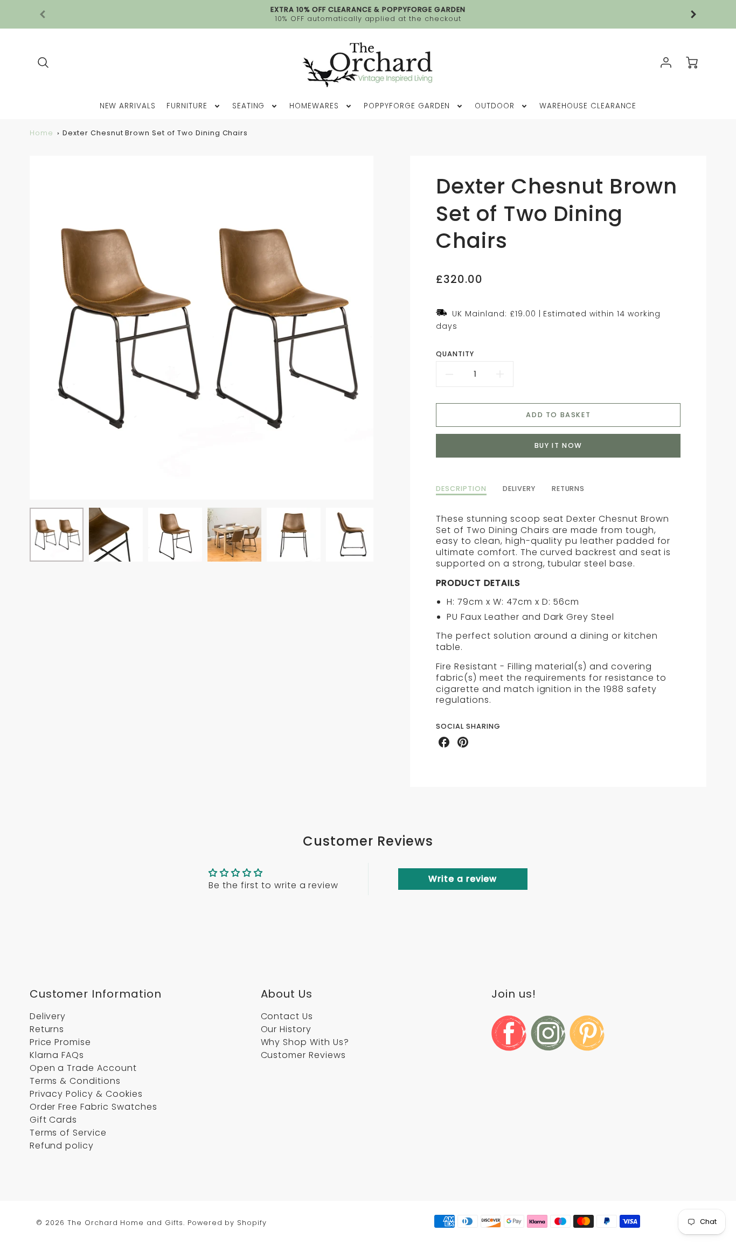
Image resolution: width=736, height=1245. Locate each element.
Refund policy (62, 1145)
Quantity (455, 354)
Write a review (462, 879)
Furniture (186, 106)
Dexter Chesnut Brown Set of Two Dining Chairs (155, 132)
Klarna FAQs (57, 1055)
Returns (47, 1029)
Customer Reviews (303, 1055)
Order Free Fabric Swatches (93, 1107)
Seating (248, 106)
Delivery (48, 1016)
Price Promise (60, 1042)
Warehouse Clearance (587, 106)
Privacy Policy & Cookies (86, 1094)
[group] (368, 14)
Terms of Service (68, 1132)
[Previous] (43, 14)
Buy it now (558, 445)
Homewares (314, 106)
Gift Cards (54, 1119)
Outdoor (495, 106)
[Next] (381, 328)
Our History (286, 1029)
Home (41, 132)
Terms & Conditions (75, 1081)
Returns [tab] (568, 489)
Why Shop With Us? (305, 1042)
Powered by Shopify (227, 1222)
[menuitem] (128, 106)
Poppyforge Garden (407, 106)
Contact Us (287, 1016)
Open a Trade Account (83, 1068)
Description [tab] (461, 489)
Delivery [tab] (519, 489)
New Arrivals (128, 106)
